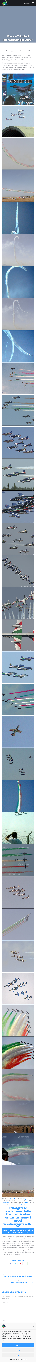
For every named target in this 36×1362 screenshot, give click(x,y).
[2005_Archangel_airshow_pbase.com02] (18, 699)
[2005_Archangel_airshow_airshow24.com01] (18, 378)
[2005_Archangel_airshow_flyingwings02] (18, 539)
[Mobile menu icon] (33, 3)
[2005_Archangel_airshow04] (18, 1021)
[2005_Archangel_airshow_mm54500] (18, 667)
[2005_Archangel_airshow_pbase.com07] (18, 828)
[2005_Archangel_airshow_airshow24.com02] (18, 988)
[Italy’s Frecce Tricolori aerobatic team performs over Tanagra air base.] (18, 1149)
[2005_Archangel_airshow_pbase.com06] (18, 218)
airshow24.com (13, 1199)
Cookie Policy (12, 1359)
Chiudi (18, 1350)
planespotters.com (25, 1204)
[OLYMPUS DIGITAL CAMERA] (18, 153)
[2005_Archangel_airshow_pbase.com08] (18, 282)
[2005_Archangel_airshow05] (18, 475)
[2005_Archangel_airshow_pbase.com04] (18, 764)
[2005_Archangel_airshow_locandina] (18, 89)
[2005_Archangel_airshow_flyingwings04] (18, 603)
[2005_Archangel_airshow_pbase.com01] (18, 121)
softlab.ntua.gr (6, 1202)
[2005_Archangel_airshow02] (18, 410)
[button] (33, 1327)
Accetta (18, 1345)
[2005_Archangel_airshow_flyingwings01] (18, 507)
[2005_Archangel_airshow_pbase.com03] (18, 732)
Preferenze (18, 1355)
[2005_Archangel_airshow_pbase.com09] (18, 346)
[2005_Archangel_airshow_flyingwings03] (18, 571)
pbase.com (26, 1202)
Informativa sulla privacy (21, 1359)
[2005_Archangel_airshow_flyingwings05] (18, 635)
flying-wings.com (27, 1199)
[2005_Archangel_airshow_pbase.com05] (18, 796)
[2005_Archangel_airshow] (18, 1053)
